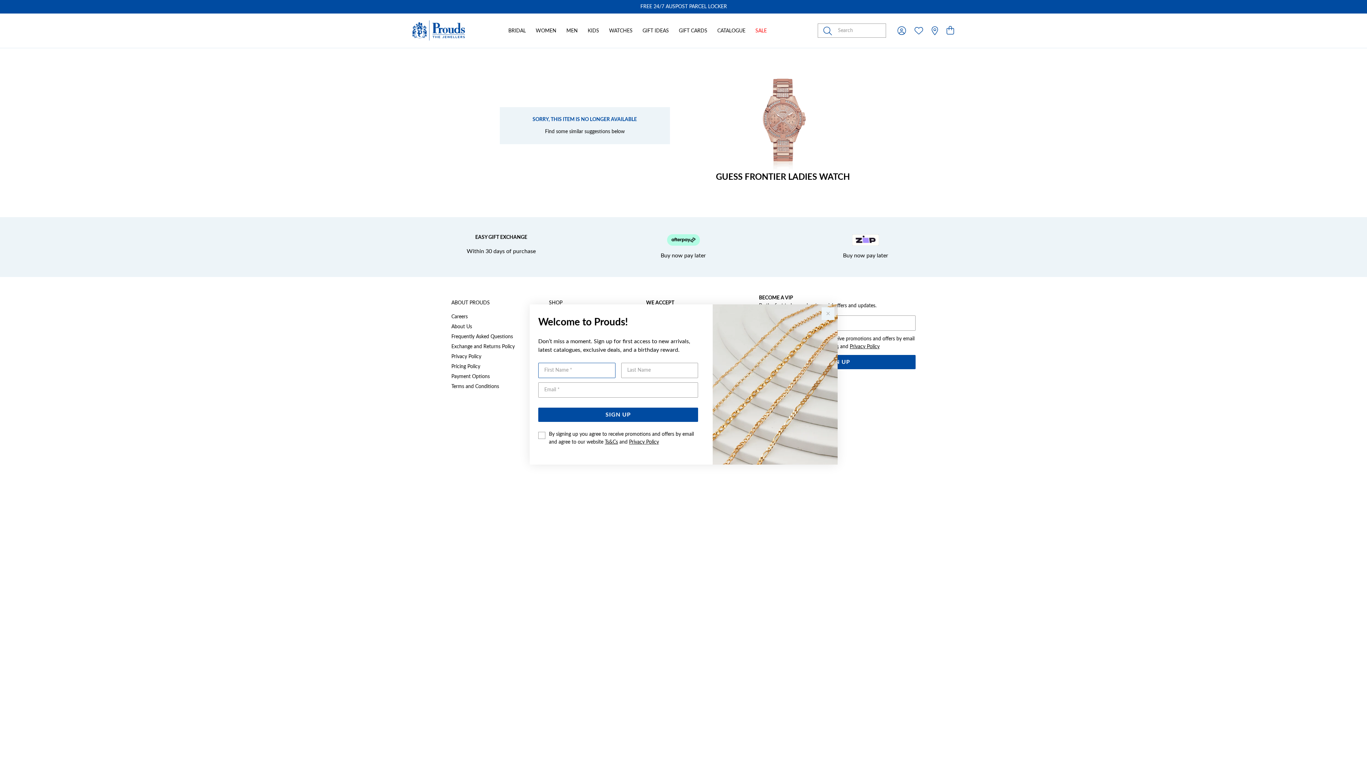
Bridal (517, 30)
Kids (593, 30)
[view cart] (950, 31)
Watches (621, 30)
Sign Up (618, 415)
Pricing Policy (465, 366)
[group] (683, 7)
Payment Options (470, 376)
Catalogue (731, 30)
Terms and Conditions (475, 386)
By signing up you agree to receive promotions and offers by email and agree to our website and (621, 438)
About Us (461, 326)
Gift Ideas (656, 30)
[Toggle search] (829, 30)
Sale (761, 30)
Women (546, 30)
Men (572, 30)
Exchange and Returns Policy (483, 346)
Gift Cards (693, 30)
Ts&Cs (611, 442)
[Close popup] (828, 313)
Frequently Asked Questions (482, 336)
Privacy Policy (644, 442)
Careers (459, 316)
